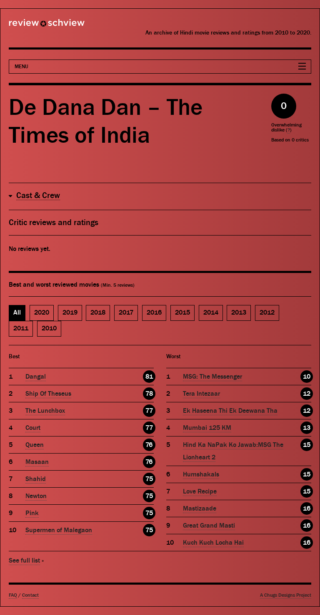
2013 (238, 312)
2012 (267, 312)
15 (306, 445)
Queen (34, 445)
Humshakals (201, 474)
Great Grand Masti (209, 525)
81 (149, 376)
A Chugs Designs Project (285, 595)
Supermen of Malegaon (58, 530)
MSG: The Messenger (212, 376)
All (17, 312)
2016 (154, 312)
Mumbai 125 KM (207, 428)
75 (149, 479)
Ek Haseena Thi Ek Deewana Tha (230, 411)
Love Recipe (200, 491)
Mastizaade (199, 508)
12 (306, 393)
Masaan (37, 462)
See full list (24, 560)
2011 (20, 328)
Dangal (35, 376)
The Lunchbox (45, 411)
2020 (41, 312)
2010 (49, 328)
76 (148, 445)
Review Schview (32, 26)
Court (32, 428)
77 (149, 411)
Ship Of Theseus (48, 393)
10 (306, 376)
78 (149, 393)
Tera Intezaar (201, 393)
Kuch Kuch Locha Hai (213, 542)
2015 (182, 312)
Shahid (35, 479)
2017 (126, 312)
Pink (32, 513)
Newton (36, 496)
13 (306, 428)
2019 (70, 312)
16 (306, 508)
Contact (30, 595)
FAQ (13, 595)
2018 (97, 312)
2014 (210, 312)
